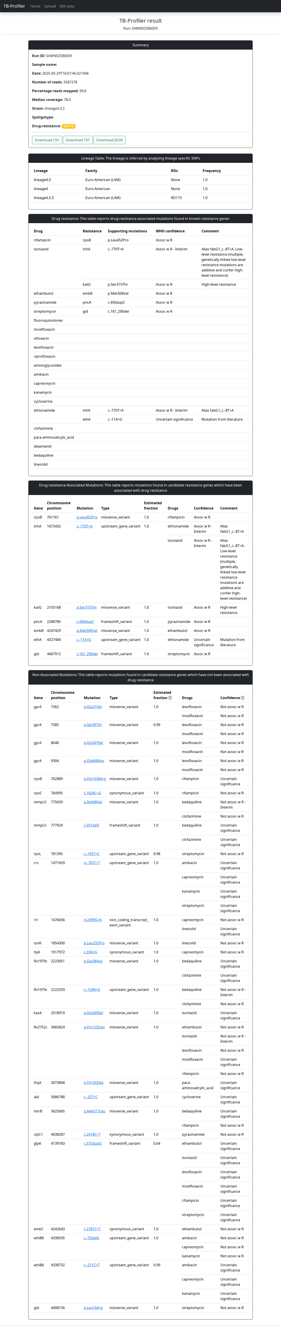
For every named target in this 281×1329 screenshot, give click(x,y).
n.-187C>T (92, 862)
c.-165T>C (92, 853)
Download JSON (109, 140)
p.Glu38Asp (93, 961)
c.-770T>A (84, 526)
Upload (50, 6)
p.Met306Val (87, 630)
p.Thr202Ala (93, 1082)
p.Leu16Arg (93, 1307)
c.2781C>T (92, 1229)
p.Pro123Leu (94, 1027)
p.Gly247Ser (93, 742)
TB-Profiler (14, 6)
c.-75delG (91, 1238)
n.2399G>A (93, 919)
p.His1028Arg (95, 778)
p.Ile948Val (93, 802)
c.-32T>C (91, 1096)
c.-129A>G (92, 989)
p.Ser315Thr (87, 607)
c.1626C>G (92, 793)
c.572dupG (93, 1143)
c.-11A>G (84, 639)
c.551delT (91, 825)
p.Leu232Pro (94, 943)
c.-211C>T (92, 1265)
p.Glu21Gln (93, 706)
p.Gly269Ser (93, 1012)
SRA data (66, 6)
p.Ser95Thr (93, 724)
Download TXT (78, 140)
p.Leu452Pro (87, 517)
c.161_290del (87, 653)
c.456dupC (85, 621)
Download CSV (47, 140)
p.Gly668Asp (94, 760)
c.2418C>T (92, 1134)
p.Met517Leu (94, 1111)
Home (35, 6)
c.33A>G (90, 952)
